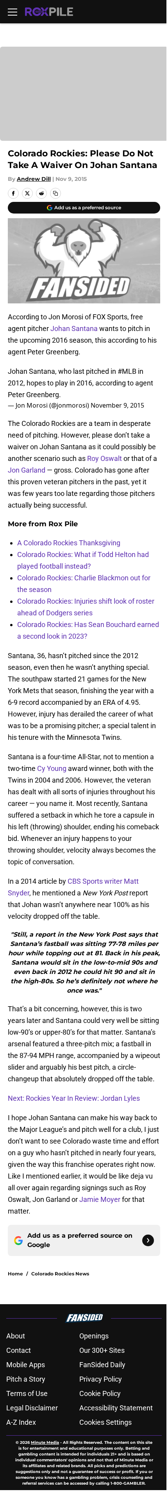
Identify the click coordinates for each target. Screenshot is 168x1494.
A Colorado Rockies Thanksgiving (68, 543)
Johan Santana (74, 328)
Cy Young (51, 768)
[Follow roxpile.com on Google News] (148, 1240)
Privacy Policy (100, 1379)
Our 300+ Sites (102, 1350)
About (15, 1336)
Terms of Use (27, 1393)
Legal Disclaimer (32, 1408)
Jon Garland (26, 470)
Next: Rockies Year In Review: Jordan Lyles (74, 1098)
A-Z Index (21, 1422)
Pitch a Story (25, 1379)
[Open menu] (12, 11)
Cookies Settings (105, 1422)
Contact (18, 1350)
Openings (94, 1336)
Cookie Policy (100, 1393)
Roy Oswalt (104, 458)
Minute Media (45, 1442)
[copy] (55, 193)
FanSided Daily (102, 1365)
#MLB (127, 371)
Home (15, 1274)
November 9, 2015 (117, 405)
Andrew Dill (34, 178)
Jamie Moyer (99, 1199)
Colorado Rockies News (60, 1274)
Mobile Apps (25, 1365)
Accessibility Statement (116, 1408)
